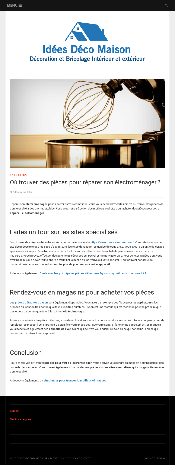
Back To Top (153, 458)
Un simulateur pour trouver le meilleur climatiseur (73, 380)
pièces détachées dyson (31, 302)
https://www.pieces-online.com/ (112, 242)
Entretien (18, 175)
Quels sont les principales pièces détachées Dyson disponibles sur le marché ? (92, 273)
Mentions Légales (20, 419)
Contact (14, 410)
